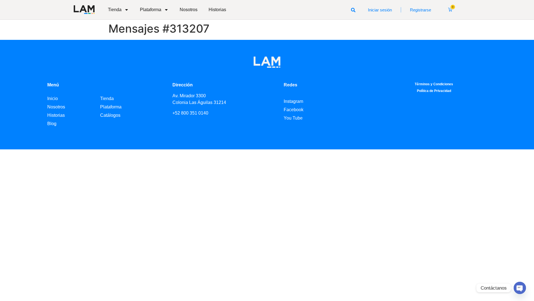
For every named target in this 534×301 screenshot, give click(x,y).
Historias (217, 9)
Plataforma (150, 9)
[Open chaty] (520, 288)
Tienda (115, 9)
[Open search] (353, 9)
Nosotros (188, 9)
